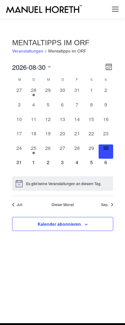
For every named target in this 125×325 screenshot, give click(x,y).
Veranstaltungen (27, 51)
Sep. (105, 204)
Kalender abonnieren (59, 224)
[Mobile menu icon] (115, 9)
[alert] (62, 183)
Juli (19, 204)
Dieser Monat (63, 204)
